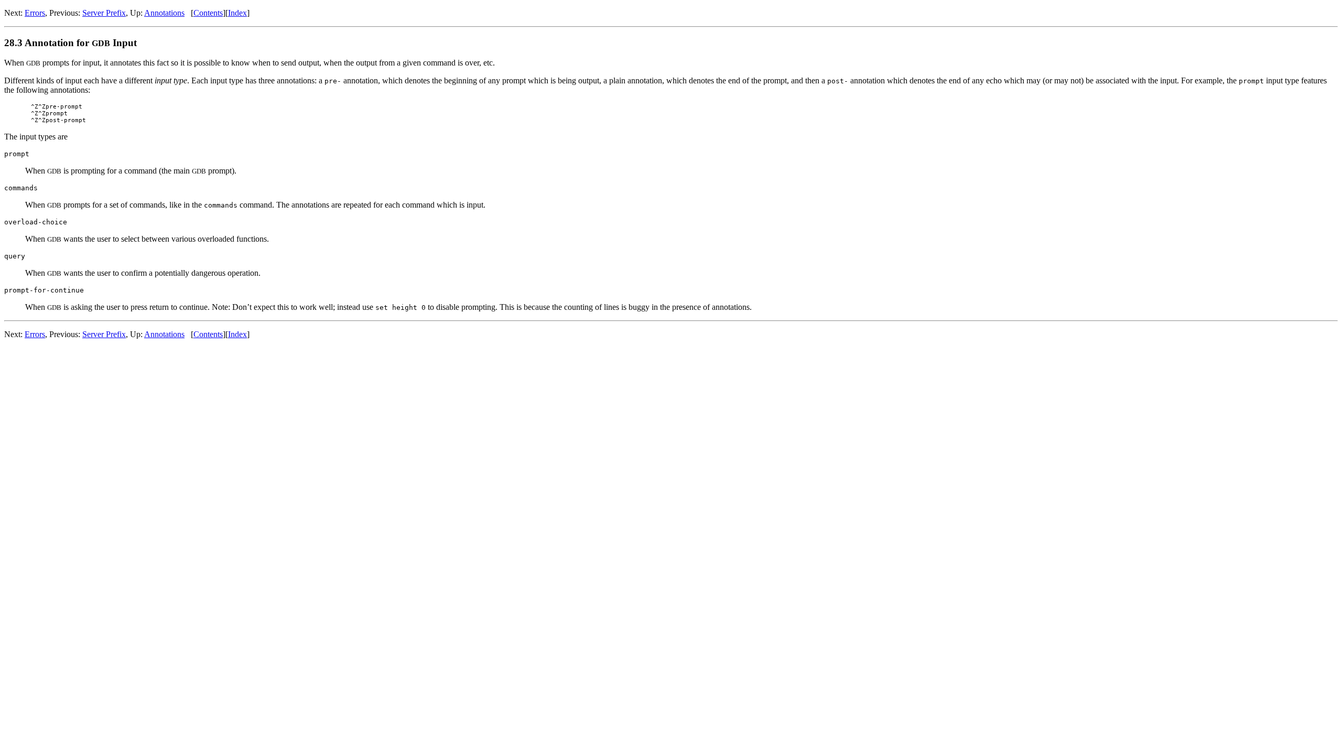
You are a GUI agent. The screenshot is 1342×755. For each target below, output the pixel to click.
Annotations (164, 12)
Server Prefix (104, 12)
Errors (35, 12)
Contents (208, 12)
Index (237, 12)
